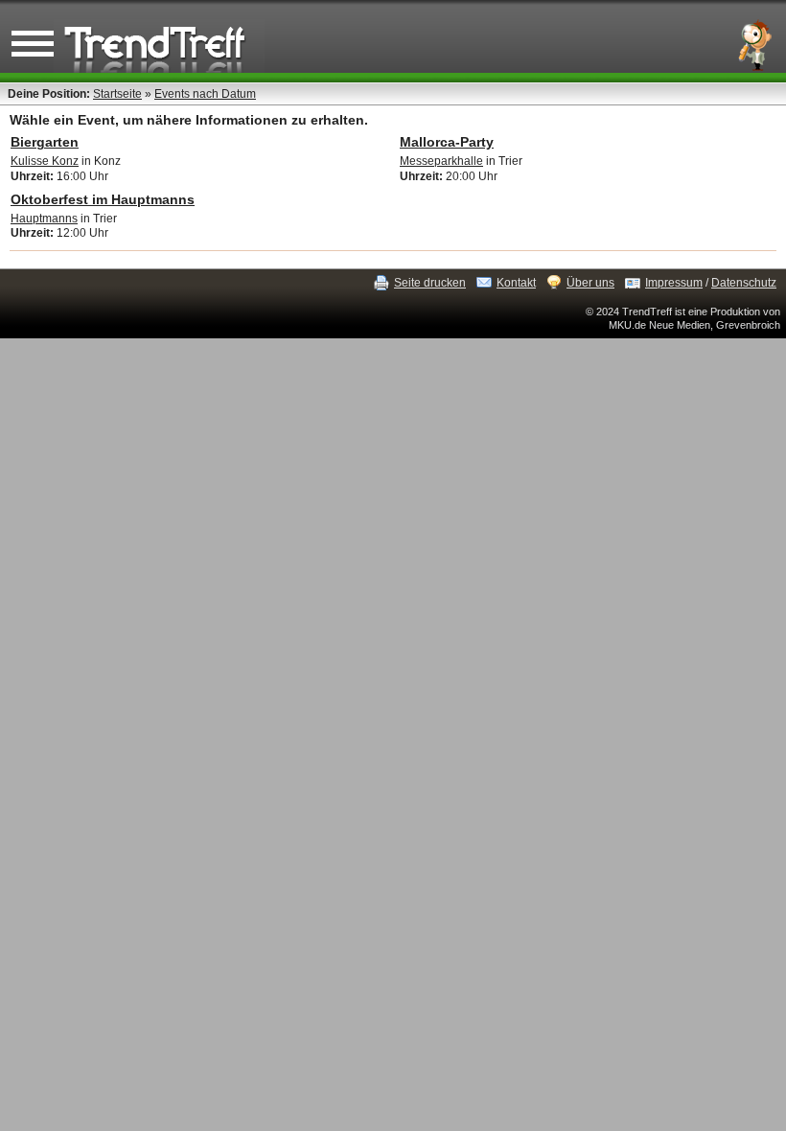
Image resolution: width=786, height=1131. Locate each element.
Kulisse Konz (45, 161)
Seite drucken (430, 282)
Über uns (590, 282)
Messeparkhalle (441, 161)
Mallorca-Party (447, 142)
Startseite (117, 94)
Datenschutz (743, 282)
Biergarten (45, 142)
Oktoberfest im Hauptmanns (103, 199)
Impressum (674, 282)
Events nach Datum (205, 94)
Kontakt (516, 282)
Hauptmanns (44, 218)
